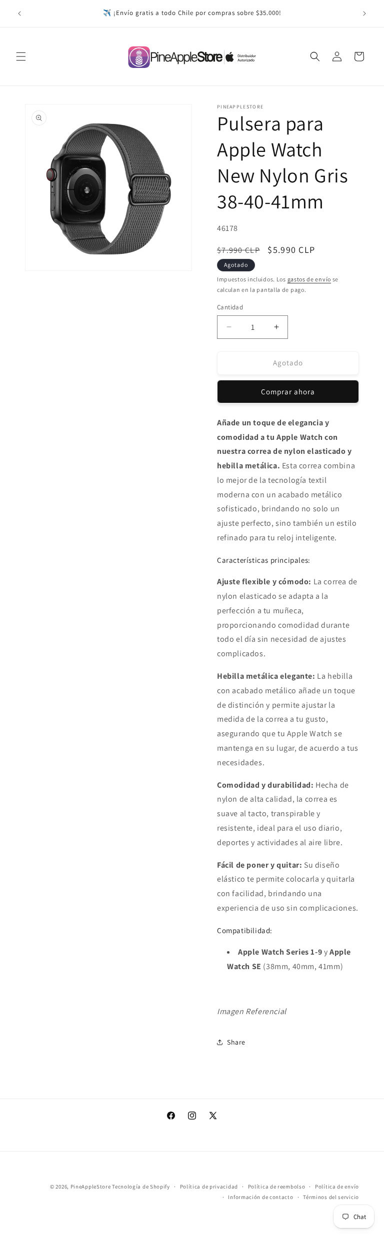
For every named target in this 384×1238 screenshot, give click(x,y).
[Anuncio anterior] (19, 13)
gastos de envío (310, 279)
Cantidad (230, 307)
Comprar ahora (288, 391)
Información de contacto (260, 1197)
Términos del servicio (331, 1197)
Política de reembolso (277, 1186)
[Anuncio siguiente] (365, 13)
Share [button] (236, 1042)
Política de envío (337, 1186)
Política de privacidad (209, 1186)
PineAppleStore (91, 1186)
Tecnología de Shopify (141, 1186)
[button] (21, 56)
